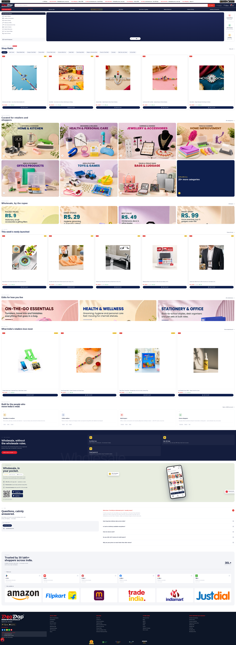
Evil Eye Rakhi (132, 52)
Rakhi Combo (11, 52)
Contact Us (98, 619)
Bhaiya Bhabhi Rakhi (20, 52)
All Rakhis (4, 52)
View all (231, 48)
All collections (229, 297)
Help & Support (6, 1)
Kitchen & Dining (190, 9)
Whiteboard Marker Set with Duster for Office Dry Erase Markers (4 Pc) (155, 281)
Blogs (144, 619)
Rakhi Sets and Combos (122, 52)
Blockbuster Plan (192, 631)
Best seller (72, 9)
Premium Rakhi (41, 52)
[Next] (139, 38)
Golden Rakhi (71, 52)
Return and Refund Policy (101, 624)
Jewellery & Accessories (214, 9)
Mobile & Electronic (167, 9)
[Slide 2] (134, 38)
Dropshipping (52, 619)
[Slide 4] (136, 38)
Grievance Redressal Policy (101, 631)
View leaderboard (228, 329)
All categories (229, 120)
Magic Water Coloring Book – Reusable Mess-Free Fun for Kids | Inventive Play (134, 390)
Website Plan (191, 624)
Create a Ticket (53, 624)
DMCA (144, 621)
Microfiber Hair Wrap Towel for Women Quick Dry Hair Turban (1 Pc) (61, 281)
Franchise (52, 621)
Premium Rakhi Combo (51, 52)
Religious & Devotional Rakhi (92, 52)
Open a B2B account (228, 407)
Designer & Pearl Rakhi (31, 52)
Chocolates (113, 52)
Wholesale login (53, 626)
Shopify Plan (191, 626)
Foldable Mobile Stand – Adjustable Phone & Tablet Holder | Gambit (15, 390)
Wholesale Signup (53, 628)
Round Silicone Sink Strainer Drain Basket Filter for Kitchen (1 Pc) (14, 281)
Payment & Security (100, 626)
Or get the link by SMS (8, 499)
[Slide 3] (135, 38)
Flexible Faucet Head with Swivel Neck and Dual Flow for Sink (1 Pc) (108, 281)
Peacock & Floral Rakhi (104, 52)
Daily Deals (121, 9)
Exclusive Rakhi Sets (62, 52)
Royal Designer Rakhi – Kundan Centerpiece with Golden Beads (72, 390)
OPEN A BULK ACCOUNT (8, 452)
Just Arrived (30, 9)
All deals (231, 203)
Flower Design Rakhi (80, 52)
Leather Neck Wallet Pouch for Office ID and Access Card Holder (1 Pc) (202, 281)
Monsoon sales (52, 9)
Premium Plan (192, 619)
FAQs (144, 624)
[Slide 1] (133, 38)
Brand (51, 631)
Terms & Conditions (100, 621)
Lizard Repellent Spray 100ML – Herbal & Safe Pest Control (188, 390)
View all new (230, 232)
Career (144, 626)
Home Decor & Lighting (143, 9)
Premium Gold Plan (193, 621)
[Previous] (131, 38)
